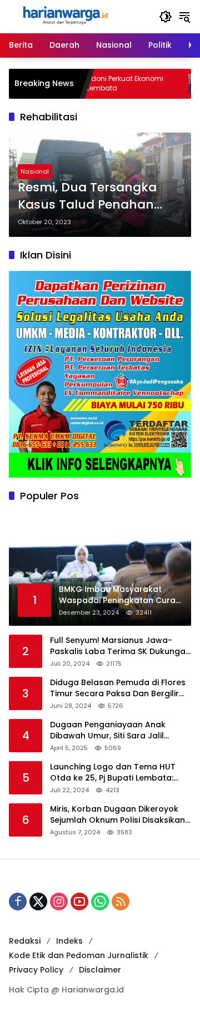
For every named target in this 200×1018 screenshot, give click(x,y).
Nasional (35, 171)
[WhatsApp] (100, 901)
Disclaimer (100, 969)
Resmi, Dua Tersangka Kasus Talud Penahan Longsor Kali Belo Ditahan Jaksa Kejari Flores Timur (97, 196)
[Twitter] (38, 901)
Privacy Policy (36, 969)
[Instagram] (59, 901)
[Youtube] (79, 901)
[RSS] (120, 901)
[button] (165, 16)
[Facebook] (18, 901)
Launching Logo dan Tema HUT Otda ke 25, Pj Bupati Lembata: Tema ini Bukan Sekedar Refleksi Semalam (115, 772)
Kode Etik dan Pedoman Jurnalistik (78, 955)
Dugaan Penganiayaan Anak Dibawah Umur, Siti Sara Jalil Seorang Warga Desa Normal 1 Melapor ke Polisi (112, 730)
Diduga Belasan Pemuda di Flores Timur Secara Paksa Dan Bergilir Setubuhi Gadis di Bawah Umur (118, 688)
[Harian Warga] (64, 16)
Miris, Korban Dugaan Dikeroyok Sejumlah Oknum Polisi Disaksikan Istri (117, 814)
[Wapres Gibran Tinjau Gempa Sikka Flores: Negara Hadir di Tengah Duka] (181, 84)
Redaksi (25, 940)
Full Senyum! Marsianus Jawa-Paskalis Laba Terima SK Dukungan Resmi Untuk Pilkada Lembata (120, 646)
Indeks (69, 940)
